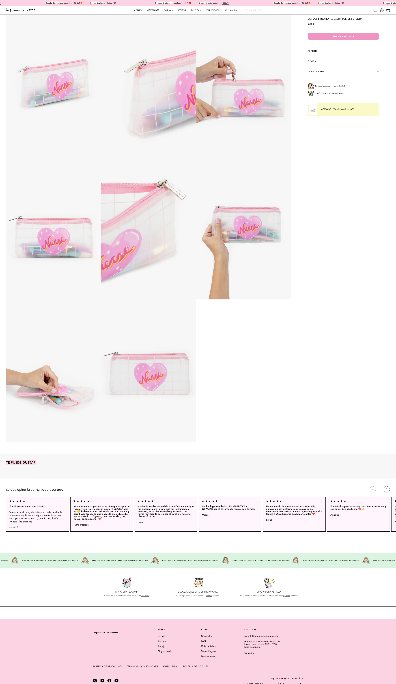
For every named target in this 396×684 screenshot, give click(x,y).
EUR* (227, 3)
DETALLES (313, 50)
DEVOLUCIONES (316, 71)
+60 (223, 3)
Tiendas (162, 641)
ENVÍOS (312, 61)
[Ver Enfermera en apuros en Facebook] (109, 680)
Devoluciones (208, 656)
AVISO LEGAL (170, 666)
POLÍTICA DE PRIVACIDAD (107, 666)
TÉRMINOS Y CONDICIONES (142, 666)
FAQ (203, 641)
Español (296, 678)
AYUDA (204, 629)
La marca (162, 636)
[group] (198, 514)
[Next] (387, 489)
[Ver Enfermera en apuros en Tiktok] (102, 680)
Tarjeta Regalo (208, 651)
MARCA (161, 629)
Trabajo (161, 646)
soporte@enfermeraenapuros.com (261, 636)
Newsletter (206, 636)
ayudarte (286, 595)
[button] (196, 10)
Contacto (249, 653)
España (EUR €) (278, 678)
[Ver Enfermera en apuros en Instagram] (95, 680)
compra (209, 595)
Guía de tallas (208, 646)
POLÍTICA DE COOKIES (195, 666)
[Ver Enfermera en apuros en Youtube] (116, 680)
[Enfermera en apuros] (21, 10)
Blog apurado (165, 651)
